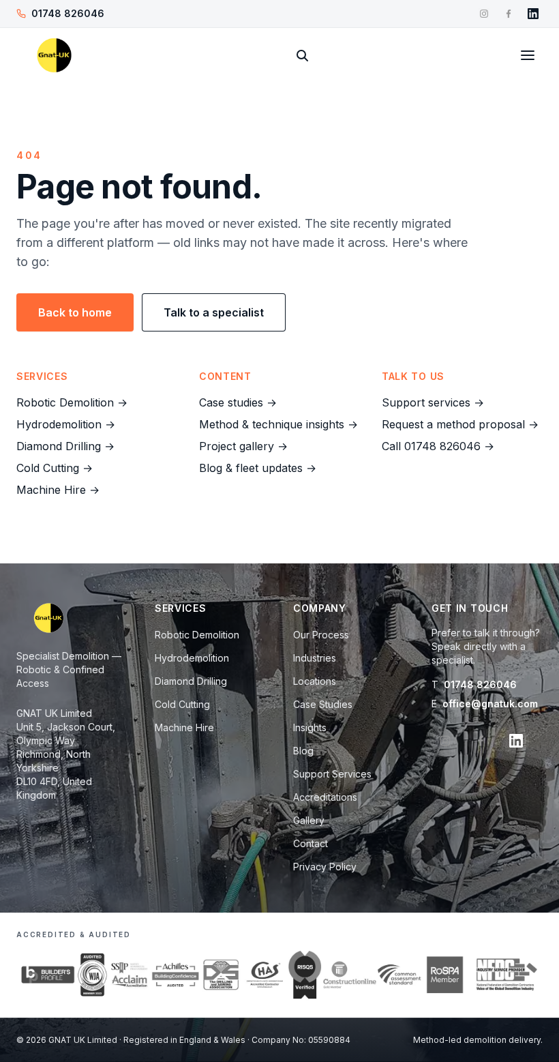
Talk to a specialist (214, 312)
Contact (310, 843)
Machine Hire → (58, 490)
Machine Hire (184, 727)
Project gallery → (243, 446)
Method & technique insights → (278, 424)
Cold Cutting (182, 704)
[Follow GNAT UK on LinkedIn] (533, 13)
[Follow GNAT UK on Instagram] (484, 13)
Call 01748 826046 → (438, 446)
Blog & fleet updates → (257, 468)
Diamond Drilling (191, 681)
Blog (303, 750)
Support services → (433, 402)
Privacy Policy (325, 866)
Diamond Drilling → (65, 446)
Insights (310, 727)
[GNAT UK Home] (54, 55)
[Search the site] (302, 55)
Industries (314, 658)
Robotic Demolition (197, 634)
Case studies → (238, 402)
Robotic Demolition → (71, 402)
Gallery (308, 820)
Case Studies (322, 704)
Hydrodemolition (192, 658)
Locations (314, 681)
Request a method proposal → (460, 424)
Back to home (75, 312)
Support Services (332, 774)
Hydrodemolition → (65, 424)
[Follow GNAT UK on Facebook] (508, 13)
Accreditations (325, 797)
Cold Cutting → (54, 468)
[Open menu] (528, 55)
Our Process (321, 634)
